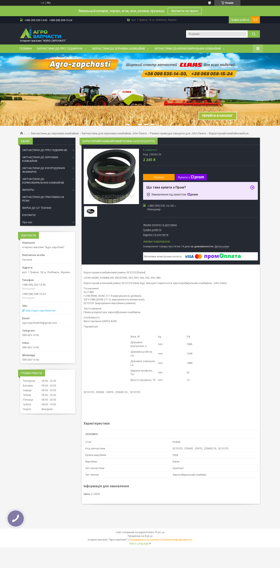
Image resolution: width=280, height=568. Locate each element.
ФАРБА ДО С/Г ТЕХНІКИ (36, 207)
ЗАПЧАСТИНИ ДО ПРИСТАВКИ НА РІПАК (43, 198)
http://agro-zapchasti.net (40, 310)
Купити (159, 177)
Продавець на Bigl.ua (140, 536)
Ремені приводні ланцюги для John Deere (178, 133)
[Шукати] (254, 34)
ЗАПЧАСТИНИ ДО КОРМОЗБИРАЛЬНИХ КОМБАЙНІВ (43, 180)
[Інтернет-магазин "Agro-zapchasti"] (40, 32)
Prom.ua (159, 532)
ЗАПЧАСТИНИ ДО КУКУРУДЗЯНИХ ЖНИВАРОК (43, 170)
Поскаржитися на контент (144, 539)
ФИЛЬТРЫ (28, 189)
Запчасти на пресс (184, 11)
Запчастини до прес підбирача (59, 48)
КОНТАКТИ (28, 215)
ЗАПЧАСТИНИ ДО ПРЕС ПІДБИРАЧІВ (44, 150)
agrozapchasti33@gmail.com (39, 322)
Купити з (184, 177)
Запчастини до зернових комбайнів (118, 48)
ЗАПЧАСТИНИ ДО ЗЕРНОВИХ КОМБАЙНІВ (40, 159)
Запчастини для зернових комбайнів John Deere (114, 133)
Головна (25, 48)
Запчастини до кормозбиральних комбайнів (187, 48)
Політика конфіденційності (176, 539)
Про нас (27, 222)
